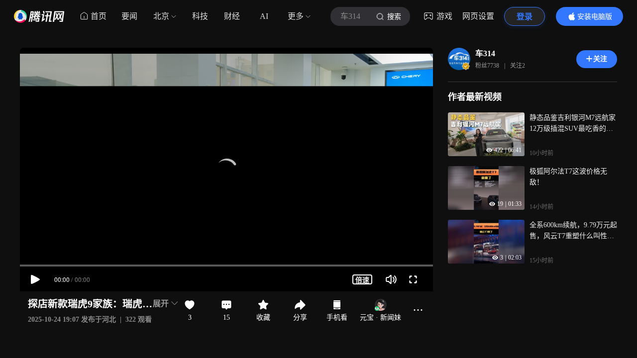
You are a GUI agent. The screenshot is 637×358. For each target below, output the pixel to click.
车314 (485, 53)
